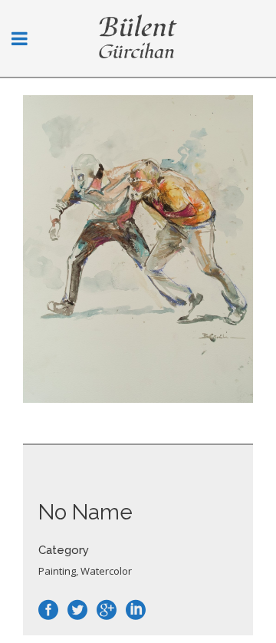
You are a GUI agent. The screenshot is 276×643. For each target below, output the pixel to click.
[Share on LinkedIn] (136, 609)
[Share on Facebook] (48, 609)
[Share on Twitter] (77, 609)
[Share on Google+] (107, 609)
